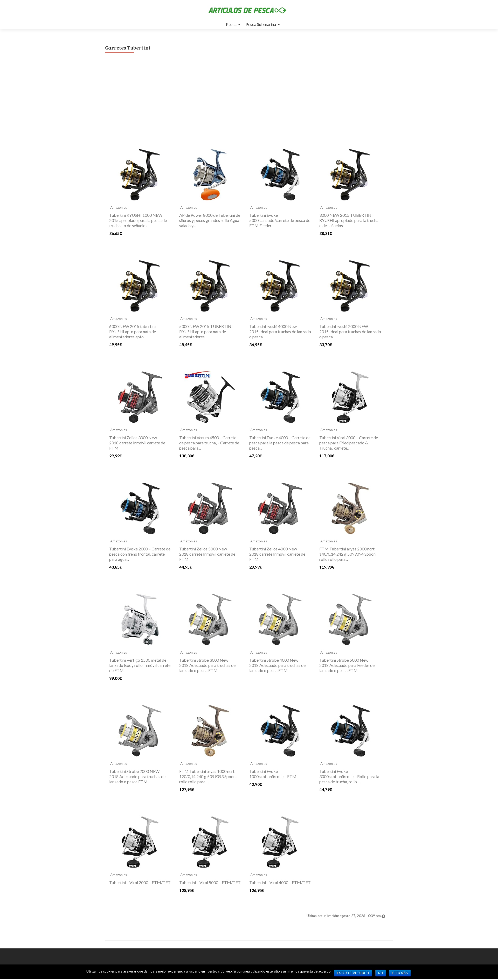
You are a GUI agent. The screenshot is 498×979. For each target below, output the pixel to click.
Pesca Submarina (261, 24)
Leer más (400, 973)
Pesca (231, 24)
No (380, 973)
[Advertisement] (249, 105)
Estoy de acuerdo (353, 973)
